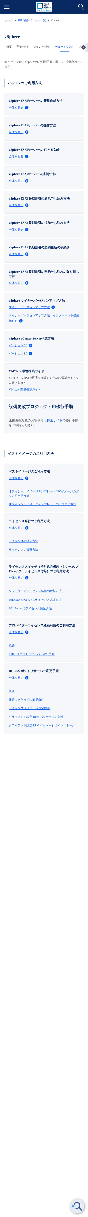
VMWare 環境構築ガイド (25, 389)
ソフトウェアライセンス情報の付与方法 (35, 591)
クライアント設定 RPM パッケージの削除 (36, 716)
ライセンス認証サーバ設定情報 (29, 708)
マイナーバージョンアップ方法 (29, 307)
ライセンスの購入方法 (23, 541)
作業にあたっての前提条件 (26, 699)
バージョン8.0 (18, 353)
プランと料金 (41, 46)
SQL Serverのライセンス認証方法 (30, 608)
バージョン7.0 (18, 345)
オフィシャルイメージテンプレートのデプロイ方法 (42, 504)
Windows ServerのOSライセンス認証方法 (35, 599)
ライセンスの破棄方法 (23, 549)
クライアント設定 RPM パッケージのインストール (42, 725)
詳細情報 (22, 46)
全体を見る (16, 107)
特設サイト (55, 420)
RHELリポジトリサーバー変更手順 (32, 654)
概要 (9, 46)
